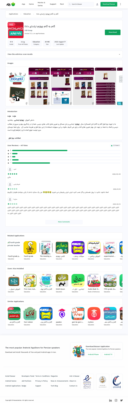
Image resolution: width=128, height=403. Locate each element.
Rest (62, 4)
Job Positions (26, 381)
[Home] (10, 4)
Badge (24, 386)
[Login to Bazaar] (97, 4)
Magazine (54, 376)
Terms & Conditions (42, 376)
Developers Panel (28, 376)
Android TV (108, 354)
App (23, 4)
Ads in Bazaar (74, 376)
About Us (72, 381)
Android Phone (93, 354)
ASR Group (28, 30)
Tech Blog (54, 386)
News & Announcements (59, 381)
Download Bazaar (109, 4)
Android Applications (13, 386)
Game (31, 4)
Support (53, 4)
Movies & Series (41, 4)
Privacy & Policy (41, 381)
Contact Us (73, 386)
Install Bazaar (10, 376)
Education (27, 14)
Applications (13, 14)
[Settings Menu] (120, 4)
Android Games (10, 381)
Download (113, 32)
